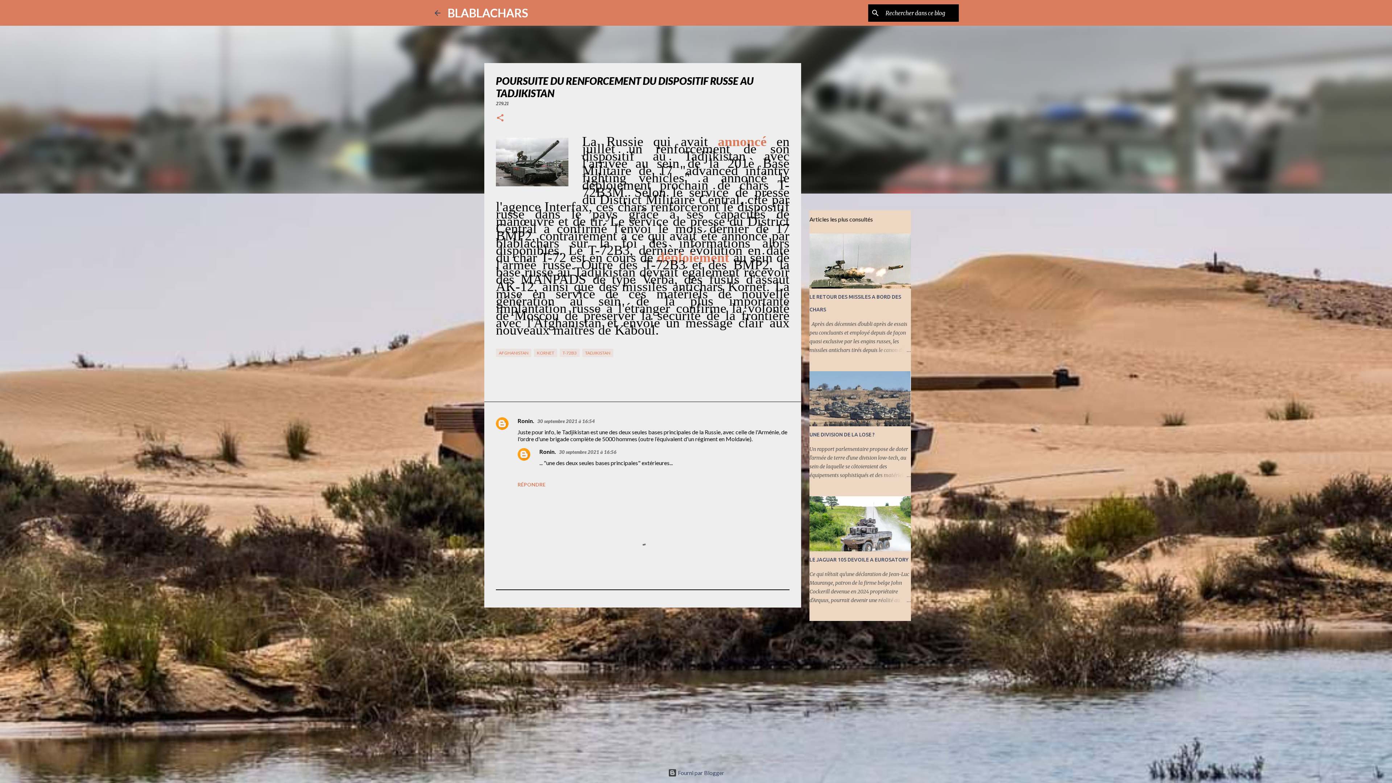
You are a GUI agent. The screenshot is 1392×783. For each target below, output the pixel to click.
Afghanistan (514, 353)
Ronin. (526, 420)
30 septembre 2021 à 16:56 (588, 452)
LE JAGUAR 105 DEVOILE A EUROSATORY (858, 560)
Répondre (532, 484)
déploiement (693, 257)
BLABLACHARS (488, 13)
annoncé (742, 141)
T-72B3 (570, 353)
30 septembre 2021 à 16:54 (566, 421)
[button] (500, 118)
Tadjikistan (597, 353)
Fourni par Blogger (700, 772)
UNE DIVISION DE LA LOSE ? (842, 435)
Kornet (545, 353)
